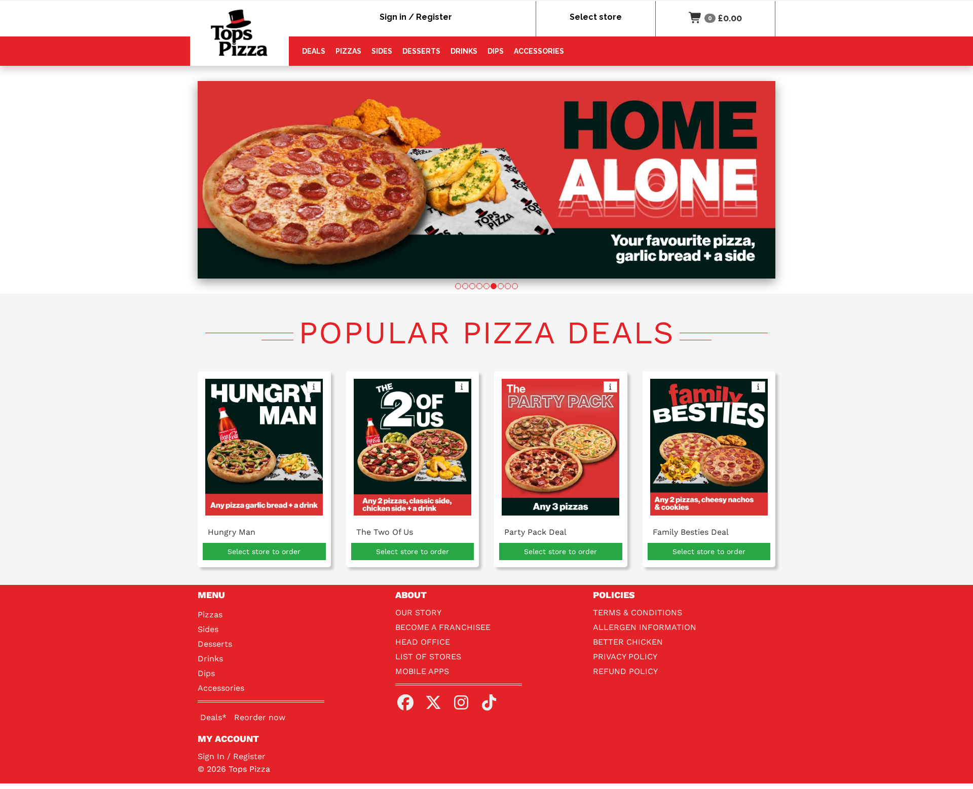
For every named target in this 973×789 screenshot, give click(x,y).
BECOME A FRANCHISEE (443, 627)
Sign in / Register (416, 17)
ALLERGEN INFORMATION (644, 627)
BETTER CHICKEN (628, 642)
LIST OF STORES (428, 656)
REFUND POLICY (625, 671)
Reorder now (259, 717)
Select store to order (264, 551)
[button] (241, 180)
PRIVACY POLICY (625, 656)
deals (313, 51)
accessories (539, 51)
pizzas (348, 51)
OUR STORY (418, 612)
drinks (464, 51)
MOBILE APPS (422, 671)
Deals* (213, 717)
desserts (421, 51)
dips (496, 51)
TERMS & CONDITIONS (637, 612)
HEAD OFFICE (422, 642)
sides (381, 51)
